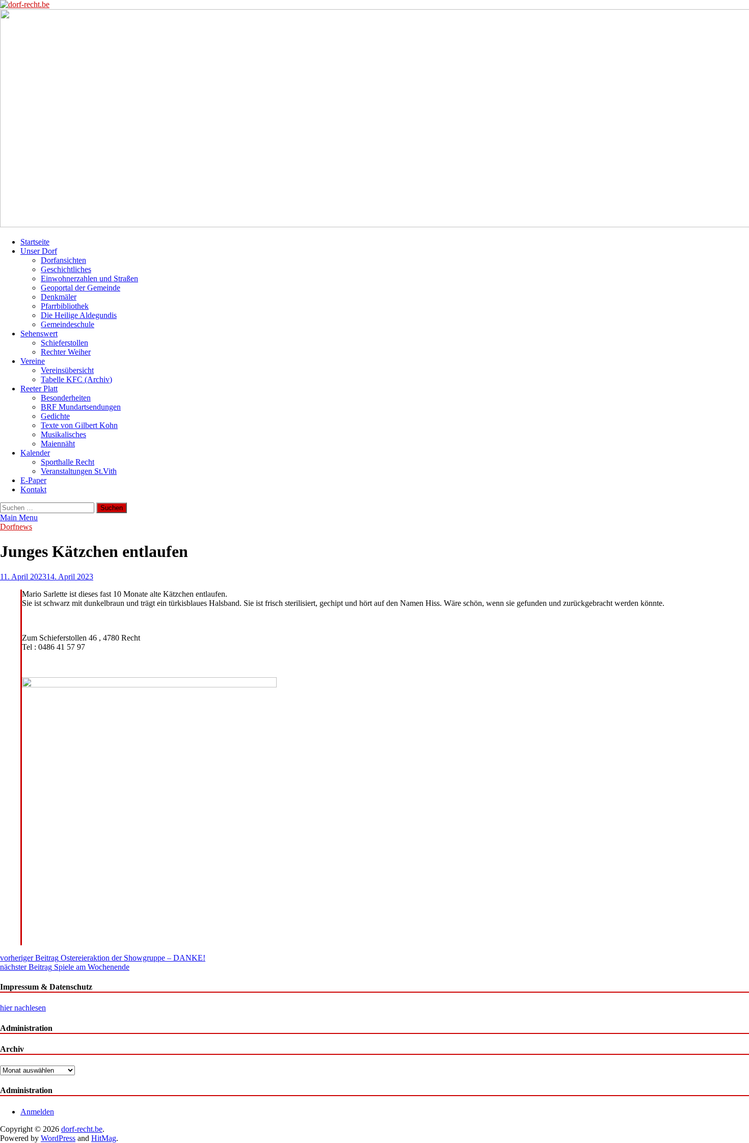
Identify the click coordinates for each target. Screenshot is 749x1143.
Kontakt (33, 489)
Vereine (32, 361)
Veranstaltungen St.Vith (79, 471)
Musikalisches (63, 434)
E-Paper (33, 480)
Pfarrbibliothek (65, 306)
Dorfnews (16, 526)
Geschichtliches (66, 269)
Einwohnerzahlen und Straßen (89, 278)
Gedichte (55, 416)
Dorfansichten (63, 260)
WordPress (58, 1138)
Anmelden (37, 1111)
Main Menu (19, 517)
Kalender (35, 452)
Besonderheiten (66, 397)
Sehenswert (39, 333)
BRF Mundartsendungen (81, 407)
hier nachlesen (23, 1007)
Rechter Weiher (66, 352)
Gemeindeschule (67, 324)
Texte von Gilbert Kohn (79, 425)
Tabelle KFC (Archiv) (76, 379)
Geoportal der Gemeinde (80, 287)
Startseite (34, 241)
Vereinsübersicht (67, 370)
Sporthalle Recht (67, 462)
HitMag (103, 1138)
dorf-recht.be (81, 1129)
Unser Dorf (38, 251)
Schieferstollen (64, 342)
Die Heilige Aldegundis (79, 315)
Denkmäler (58, 297)
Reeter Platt (39, 388)
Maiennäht (58, 443)
